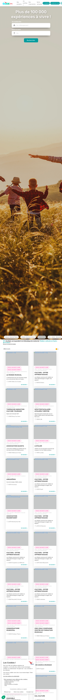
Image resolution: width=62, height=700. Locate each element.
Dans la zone (16, 29)
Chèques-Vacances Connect (28, 337)
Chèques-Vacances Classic (11, 337)
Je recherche (16, 22)
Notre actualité (39, 3)
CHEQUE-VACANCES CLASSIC (13, 367)
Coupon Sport (41, 337)
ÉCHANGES (47, 3)
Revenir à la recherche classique (9, 344)
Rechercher (31, 40)
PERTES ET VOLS (55, 3)
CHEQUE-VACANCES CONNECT (14, 369)
